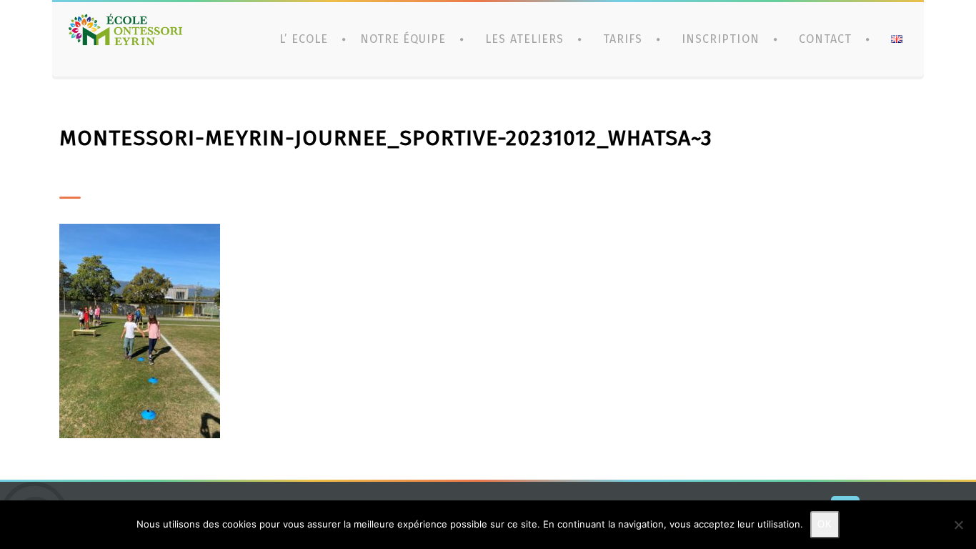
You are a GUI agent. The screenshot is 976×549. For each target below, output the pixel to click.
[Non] (958, 525)
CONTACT (825, 39)
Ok (824, 524)
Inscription (720, 39)
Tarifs (622, 39)
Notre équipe (403, 39)
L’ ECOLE (303, 39)
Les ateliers (524, 39)
